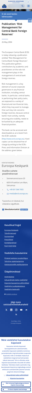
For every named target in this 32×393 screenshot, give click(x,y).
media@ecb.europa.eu (18, 194)
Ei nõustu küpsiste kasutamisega (17, 389)
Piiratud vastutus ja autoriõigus (16, 258)
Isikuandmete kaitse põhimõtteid (17, 375)
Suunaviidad (9, 236)
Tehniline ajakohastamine (14, 261)
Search (22, 5)
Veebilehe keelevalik (12, 289)
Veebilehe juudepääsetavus (14, 286)
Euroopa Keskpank (11, 230)
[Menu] (28, 6)
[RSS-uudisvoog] (16, 314)
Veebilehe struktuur (11, 294)
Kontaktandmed (10, 243)
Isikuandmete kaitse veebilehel (15, 280)
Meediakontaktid (12, 209)
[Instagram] (16, 310)
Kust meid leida (10, 246)
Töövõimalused (10, 233)
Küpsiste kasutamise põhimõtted (16, 283)
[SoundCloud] (26, 310)
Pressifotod (8, 240)
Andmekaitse (9, 277)
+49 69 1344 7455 (16, 190)
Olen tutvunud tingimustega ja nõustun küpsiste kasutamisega (17, 384)
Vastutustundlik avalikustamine (16, 264)
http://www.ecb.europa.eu (13, 139)
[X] (6, 310)
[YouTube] (21, 310)
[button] (28, 2)
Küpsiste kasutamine (17, 378)
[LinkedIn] (11, 310)
